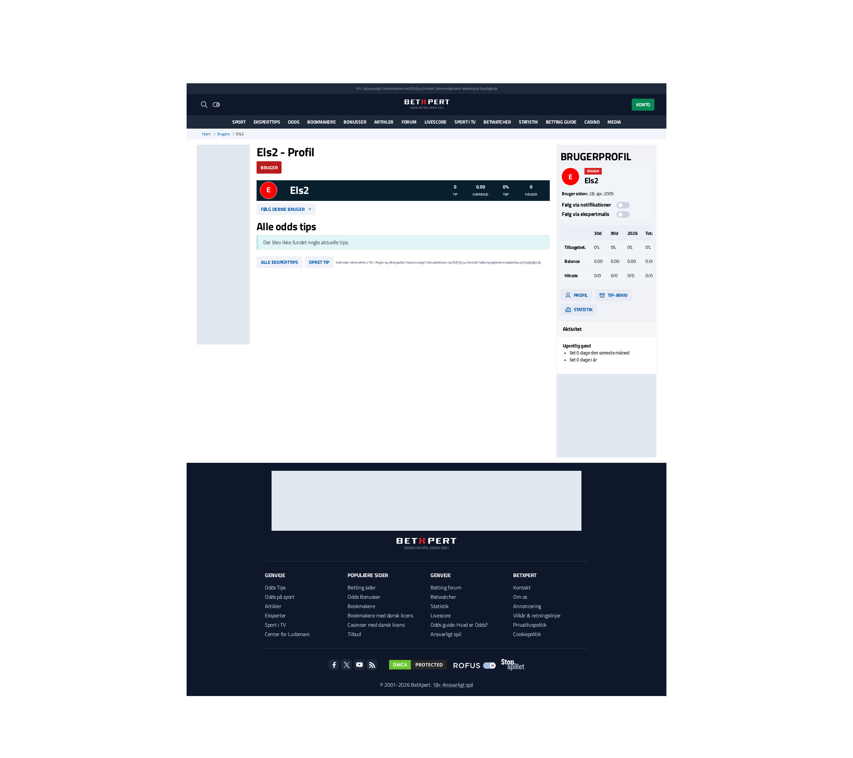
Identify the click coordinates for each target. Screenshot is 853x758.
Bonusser (355, 121)
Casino (591, 121)
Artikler (384, 121)
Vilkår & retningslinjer (537, 615)
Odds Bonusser (364, 597)
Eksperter (275, 615)
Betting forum (445, 587)
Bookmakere (321, 121)
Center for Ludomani (287, 634)
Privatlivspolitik (530, 625)
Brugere (223, 134)
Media (614, 121)
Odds (293, 121)
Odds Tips (275, 587)
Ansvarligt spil (445, 634)
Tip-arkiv (617, 295)
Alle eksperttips (279, 262)
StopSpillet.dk (488, 88)
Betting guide (561, 121)
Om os (520, 597)
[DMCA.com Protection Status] (418, 665)
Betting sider (362, 587)
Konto (643, 104)
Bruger (269, 167)
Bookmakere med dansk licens (380, 615)
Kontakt (521, 587)
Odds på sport (280, 597)
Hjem (206, 134)
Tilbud (354, 634)
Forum (409, 121)
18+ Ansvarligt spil (452, 685)
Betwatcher (497, 121)
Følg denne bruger (283, 209)
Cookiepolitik (527, 634)
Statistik (528, 121)
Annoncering (527, 606)
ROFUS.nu (415, 88)
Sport (239, 121)
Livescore (435, 121)
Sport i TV (464, 121)
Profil (580, 295)
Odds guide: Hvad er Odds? (459, 625)
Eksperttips (267, 121)
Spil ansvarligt (372, 88)
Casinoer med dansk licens (376, 625)
